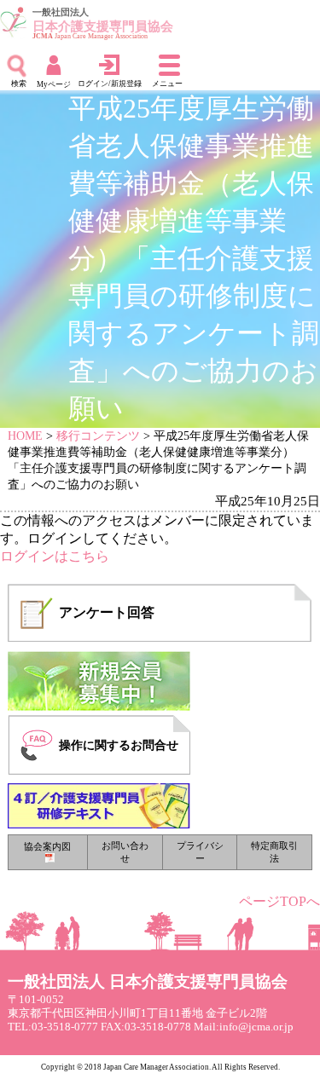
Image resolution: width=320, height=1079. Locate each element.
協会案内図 (47, 846)
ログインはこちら (54, 556)
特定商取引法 (274, 851)
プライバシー (200, 851)
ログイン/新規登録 (110, 83)
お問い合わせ (125, 851)
